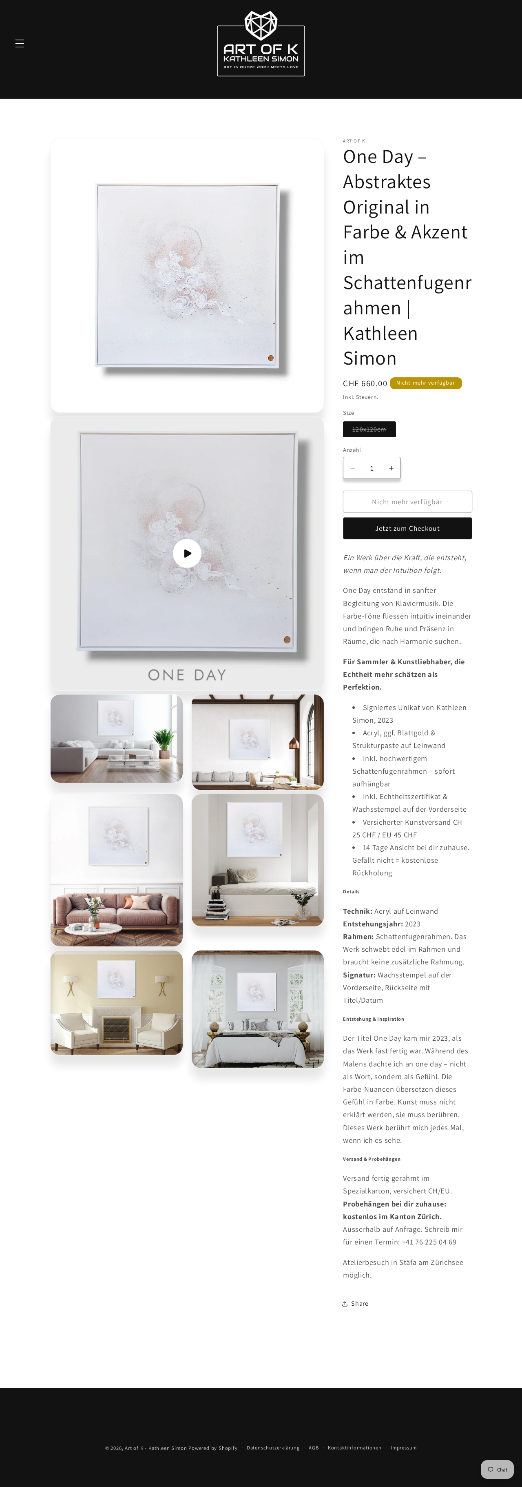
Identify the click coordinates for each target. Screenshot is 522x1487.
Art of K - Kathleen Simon (156, 1448)
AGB (314, 1447)
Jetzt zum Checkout (407, 528)
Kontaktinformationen (355, 1447)
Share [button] (359, 1303)
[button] (19, 43)
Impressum (404, 1447)
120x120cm (374, 431)
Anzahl (352, 450)
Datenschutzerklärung (273, 1447)
